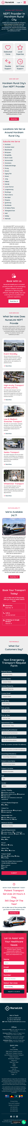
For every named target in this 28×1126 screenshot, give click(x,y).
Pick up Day (5, 701)
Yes (4, 805)
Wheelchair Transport (14, 1058)
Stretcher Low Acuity (8, 792)
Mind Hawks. (14, 1123)
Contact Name (6, 679)
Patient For (5, 808)
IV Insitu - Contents (8, 834)
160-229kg (5, 857)
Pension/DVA (12, 817)
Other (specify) (7, 812)
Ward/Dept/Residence (9, 754)
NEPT (14, 1047)
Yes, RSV (5, 867)
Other (15, 819)
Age (2, 776)
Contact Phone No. (7, 686)
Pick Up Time (5, 715)
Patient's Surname (7, 768)
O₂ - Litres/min (18, 832)
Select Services (11, 983)
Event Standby (14, 1049)
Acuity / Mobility (6, 790)
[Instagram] (14, 1116)
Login (18, 2)
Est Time (12, 850)
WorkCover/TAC (7, 819)
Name (6, 959)
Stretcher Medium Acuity (10, 794)
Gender (4, 783)
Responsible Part (6, 815)
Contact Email (6, 693)
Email (6, 967)
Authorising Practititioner (9, 730)
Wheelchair (22, 794)
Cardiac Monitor (7, 832)
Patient (5, 817)
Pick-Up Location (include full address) (13, 744)
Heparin (17, 834)
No (7, 805)
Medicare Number (7, 823)
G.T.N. (23, 834)
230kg (17, 856)
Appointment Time (7, 722)
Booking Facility (6, 671)
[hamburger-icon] (25, 2)
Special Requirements (8, 830)
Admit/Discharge (7, 810)
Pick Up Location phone (9, 737)
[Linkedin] (17, 1116)
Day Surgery (18, 810)
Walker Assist (6, 796)
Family (11, 845)
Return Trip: (5, 848)
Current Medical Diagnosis (9, 803)
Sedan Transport (14, 1057)
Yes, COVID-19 (6, 865)
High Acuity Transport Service (14, 1051)
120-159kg (11, 856)
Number (7, 975)
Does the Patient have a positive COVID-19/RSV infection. (11, 862)
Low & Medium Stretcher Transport (14, 1055)
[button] (14, 1069)
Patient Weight (6, 854)
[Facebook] (11, 1116)
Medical (5, 845)
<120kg (5, 856)
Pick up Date (5, 708)
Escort (3, 843)
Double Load (5, 837)
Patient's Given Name (8, 761)
